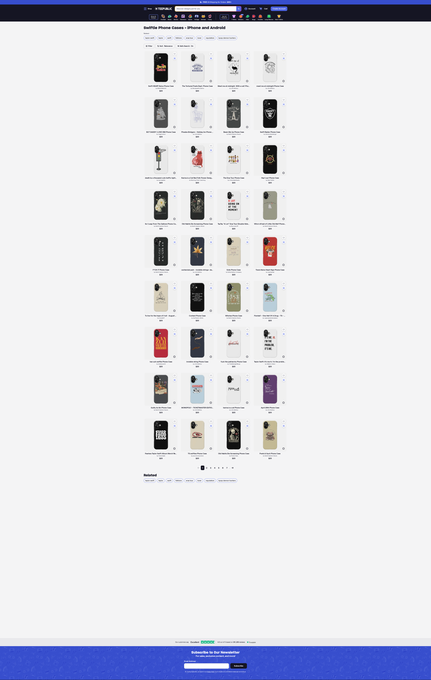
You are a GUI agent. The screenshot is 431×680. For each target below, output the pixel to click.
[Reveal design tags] (174, 81)
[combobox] (205, 8)
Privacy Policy (211, 671)
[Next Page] (232, 468)
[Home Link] (163, 8)
